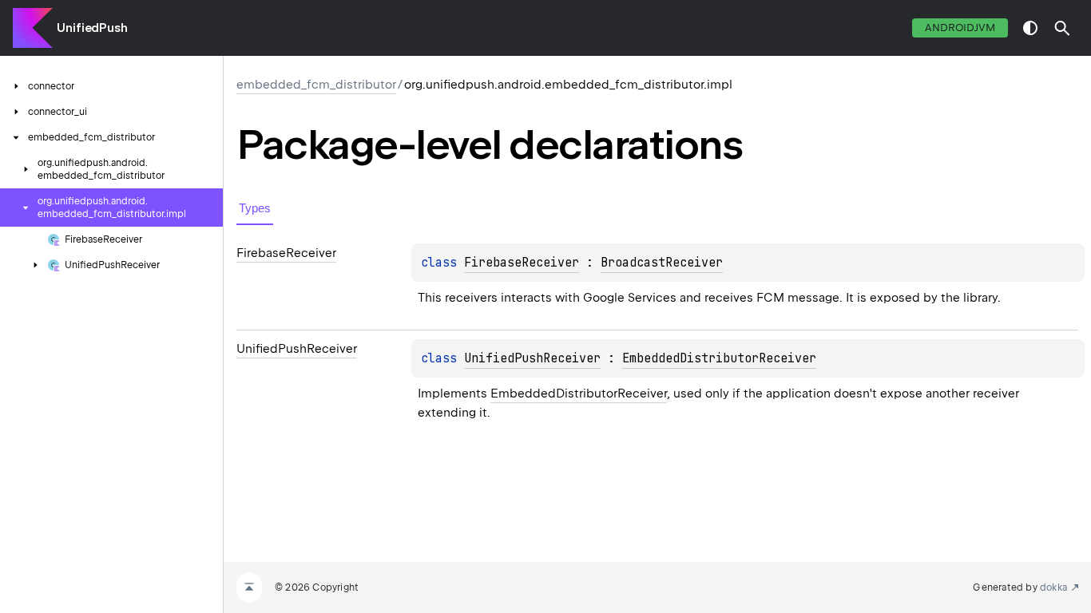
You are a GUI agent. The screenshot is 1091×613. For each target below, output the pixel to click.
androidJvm (960, 28)
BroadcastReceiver (662, 263)
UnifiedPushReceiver (532, 358)
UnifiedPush (92, 28)
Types (255, 208)
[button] (1062, 28)
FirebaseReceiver (521, 263)
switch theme (1030, 28)
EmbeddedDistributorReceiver (719, 358)
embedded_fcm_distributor (316, 84)
